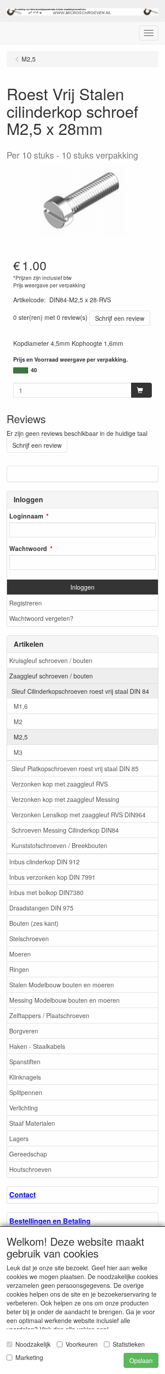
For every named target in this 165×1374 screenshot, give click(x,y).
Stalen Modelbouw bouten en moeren (61, 984)
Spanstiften (24, 1061)
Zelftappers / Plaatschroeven (49, 1015)
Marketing (29, 1357)
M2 (18, 721)
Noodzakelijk (33, 1344)
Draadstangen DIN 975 (41, 907)
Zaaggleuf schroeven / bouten (51, 675)
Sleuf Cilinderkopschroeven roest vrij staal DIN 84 (80, 691)
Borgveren (23, 1030)
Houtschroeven (30, 1169)
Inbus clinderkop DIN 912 (44, 861)
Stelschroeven (29, 938)
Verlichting (23, 1107)
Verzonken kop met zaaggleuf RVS (59, 783)
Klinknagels (25, 1077)
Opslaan (141, 1360)
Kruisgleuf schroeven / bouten (50, 660)
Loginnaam (26, 515)
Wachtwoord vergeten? (41, 618)
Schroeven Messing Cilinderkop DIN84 (65, 830)
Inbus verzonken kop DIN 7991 (52, 877)
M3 (18, 752)
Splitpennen (25, 1092)
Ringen (19, 969)
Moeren (20, 954)
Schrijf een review (119, 318)
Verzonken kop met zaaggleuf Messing (65, 799)
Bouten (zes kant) (34, 923)
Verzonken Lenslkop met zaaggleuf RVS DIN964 (78, 814)
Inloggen (82, 587)
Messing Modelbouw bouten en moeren (64, 1000)
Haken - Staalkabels (37, 1046)
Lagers (19, 1138)
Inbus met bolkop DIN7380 (46, 892)
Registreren (25, 602)
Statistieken (129, 1344)
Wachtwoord (28, 548)
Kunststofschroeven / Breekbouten (59, 845)
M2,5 (21, 736)
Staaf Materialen (32, 1123)
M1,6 (21, 706)
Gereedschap (28, 1153)
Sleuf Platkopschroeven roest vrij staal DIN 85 (75, 768)
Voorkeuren (82, 1344)
